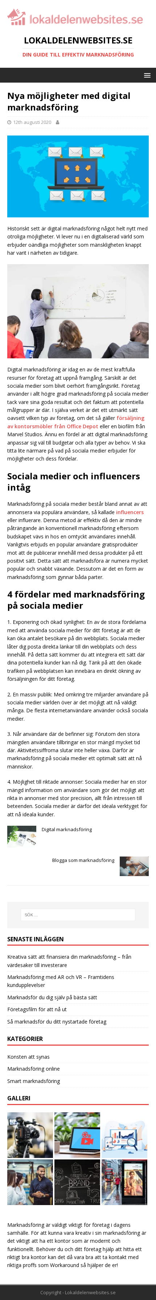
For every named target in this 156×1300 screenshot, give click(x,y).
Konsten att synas (28, 1056)
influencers (130, 512)
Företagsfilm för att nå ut (37, 1009)
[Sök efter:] (78, 915)
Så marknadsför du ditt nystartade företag (56, 1021)
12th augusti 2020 (32, 122)
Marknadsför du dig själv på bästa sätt (52, 997)
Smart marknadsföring (33, 1081)
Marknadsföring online (33, 1068)
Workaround (64, 1265)
